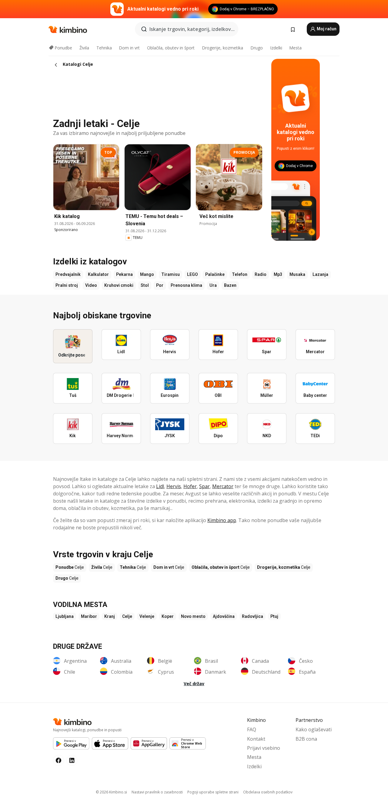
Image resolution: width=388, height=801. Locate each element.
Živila (84, 48)
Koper (168, 616)
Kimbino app (221, 520)
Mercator (222, 486)
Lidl (160, 486)
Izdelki (276, 48)
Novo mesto (193, 616)
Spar (204, 486)
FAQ (251, 729)
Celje (127, 616)
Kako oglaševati (314, 729)
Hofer (190, 486)
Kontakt (256, 739)
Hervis (173, 486)
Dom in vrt (129, 48)
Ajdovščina (224, 616)
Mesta (295, 48)
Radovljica (252, 616)
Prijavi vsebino (263, 748)
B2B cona (306, 739)
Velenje (146, 616)
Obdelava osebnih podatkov (268, 792)
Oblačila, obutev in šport (171, 48)
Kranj (109, 616)
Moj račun (326, 28)
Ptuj (274, 616)
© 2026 (111, 792)
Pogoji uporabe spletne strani (213, 792)
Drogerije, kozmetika (222, 48)
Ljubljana (64, 616)
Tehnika (104, 48)
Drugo (256, 48)
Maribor (89, 616)
